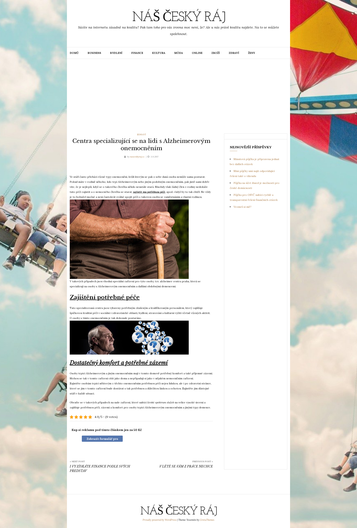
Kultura (158, 53)
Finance (137, 53)
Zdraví (234, 53)
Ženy (251, 53)
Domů (74, 53)
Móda (178, 53)
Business (94, 53)
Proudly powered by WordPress (160, 519)
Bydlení (116, 53)
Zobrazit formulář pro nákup (102, 439)
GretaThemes (207, 519)
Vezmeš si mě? (242, 206)
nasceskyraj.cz (137, 156)
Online (197, 53)
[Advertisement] (178, 96)
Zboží (215, 53)
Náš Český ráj (178, 17)
